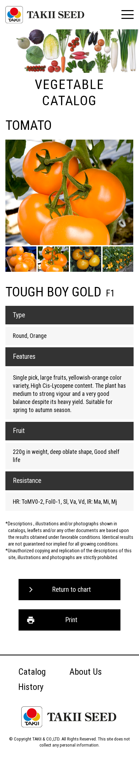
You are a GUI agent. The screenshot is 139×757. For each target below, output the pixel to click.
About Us (86, 672)
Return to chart (71, 589)
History (31, 687)
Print (71, 620)
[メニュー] (127, 14)
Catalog (32, 672)
